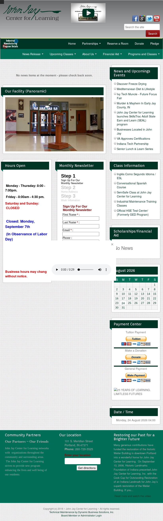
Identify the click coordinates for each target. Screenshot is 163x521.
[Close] (112, 244)
